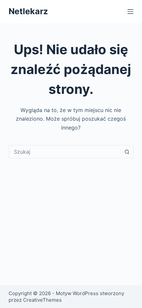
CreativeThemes (42, 300)
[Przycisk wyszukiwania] (127, 151)
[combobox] (65, 151)
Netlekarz (28, 11)
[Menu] (130, 12)
